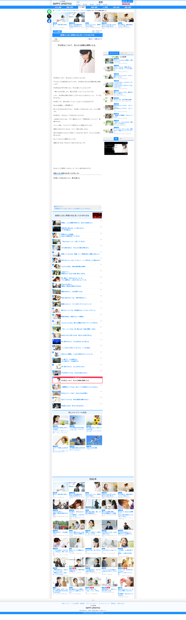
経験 (99, 4)
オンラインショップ (104, 603)
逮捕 (93, 4)
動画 (116, 138)
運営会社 (113, 603)
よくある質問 (74, 603)
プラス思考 (63, 10)
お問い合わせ (120, 603)
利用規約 (82, 603)
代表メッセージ (66, 603)
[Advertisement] (77, 155)
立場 (86, 4)
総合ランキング (124, 53)
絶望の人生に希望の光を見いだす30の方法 (76, 10)
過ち (79, 4)
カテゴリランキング (114, 53)
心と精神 (58, 10)
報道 (106, 4)
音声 (121, 138)
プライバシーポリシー (92, 603)
